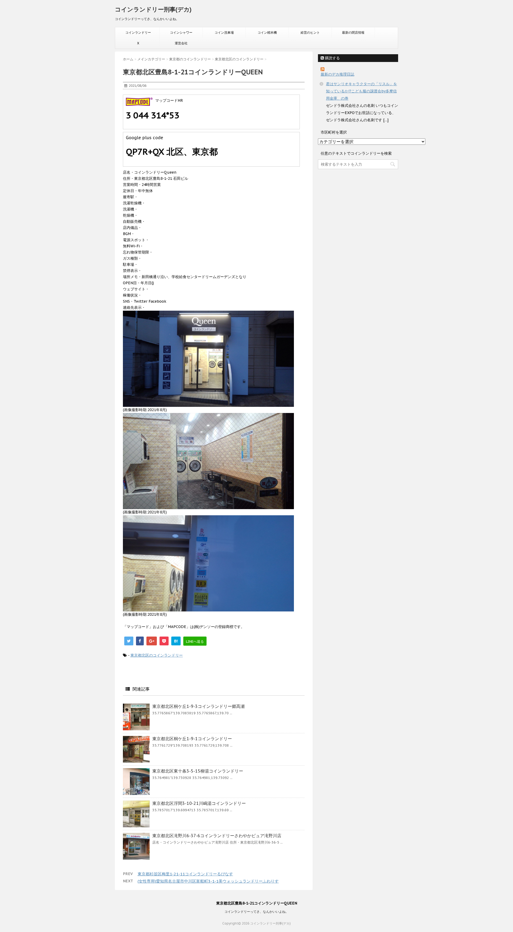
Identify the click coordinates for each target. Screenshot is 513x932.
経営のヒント (310, 32)
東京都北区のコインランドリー (156, 655)
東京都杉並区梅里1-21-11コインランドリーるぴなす (185, 873)
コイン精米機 (267, 32)
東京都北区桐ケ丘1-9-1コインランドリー (192, 738)
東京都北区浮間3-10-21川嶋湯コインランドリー (199, 803)
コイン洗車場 (224, 32)
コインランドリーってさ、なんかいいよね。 (256, 912)
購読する (332, 58)
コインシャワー (181, 32)
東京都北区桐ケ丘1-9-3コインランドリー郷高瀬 (198, 706)
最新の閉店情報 (353, 32)
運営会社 (181, 43)
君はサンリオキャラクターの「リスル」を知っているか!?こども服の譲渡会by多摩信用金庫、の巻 (361, 91)
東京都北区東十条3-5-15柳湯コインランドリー (197, 771)
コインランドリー (138, 32)
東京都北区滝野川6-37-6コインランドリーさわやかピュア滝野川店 (216, 835)
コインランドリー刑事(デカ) (153, 9)
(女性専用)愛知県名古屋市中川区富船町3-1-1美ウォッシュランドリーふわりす (208, 881)
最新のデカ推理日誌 (337, 74)
